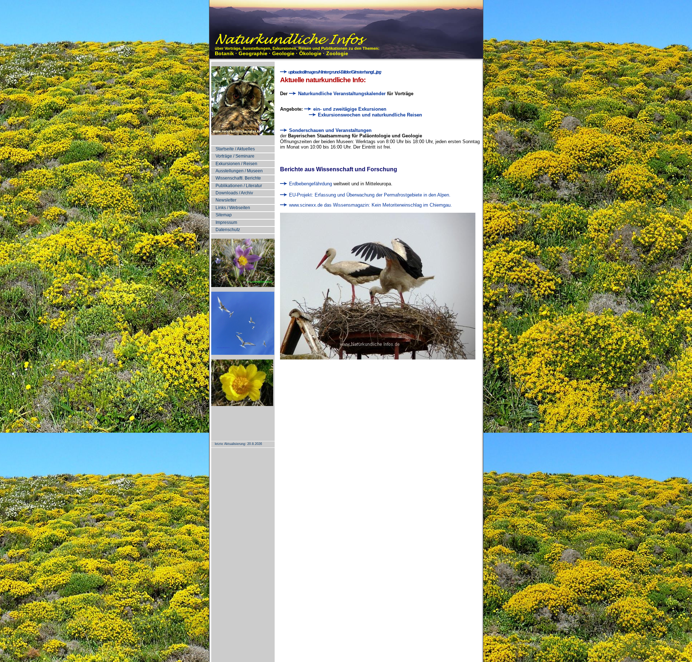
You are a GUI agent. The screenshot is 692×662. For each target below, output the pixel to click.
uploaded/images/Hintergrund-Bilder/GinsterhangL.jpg (334, 72)
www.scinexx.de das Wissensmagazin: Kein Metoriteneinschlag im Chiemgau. (370, 205)
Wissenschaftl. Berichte (238, 178)
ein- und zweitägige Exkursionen (350, 109)
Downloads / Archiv (234, 192)
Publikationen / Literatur (239, 185)
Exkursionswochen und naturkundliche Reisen (369, 115)
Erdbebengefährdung (310, 183)
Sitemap (224, 214)
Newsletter (226, 200)
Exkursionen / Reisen (236, 163)
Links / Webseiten (233, 207)
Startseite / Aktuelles (235, 148)
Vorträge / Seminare (235, 156)
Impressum (226, 222)
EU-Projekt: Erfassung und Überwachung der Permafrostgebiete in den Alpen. (369, 195)
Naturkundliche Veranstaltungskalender (341, 93)
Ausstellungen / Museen (239, 170)
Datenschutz (228, 229)
